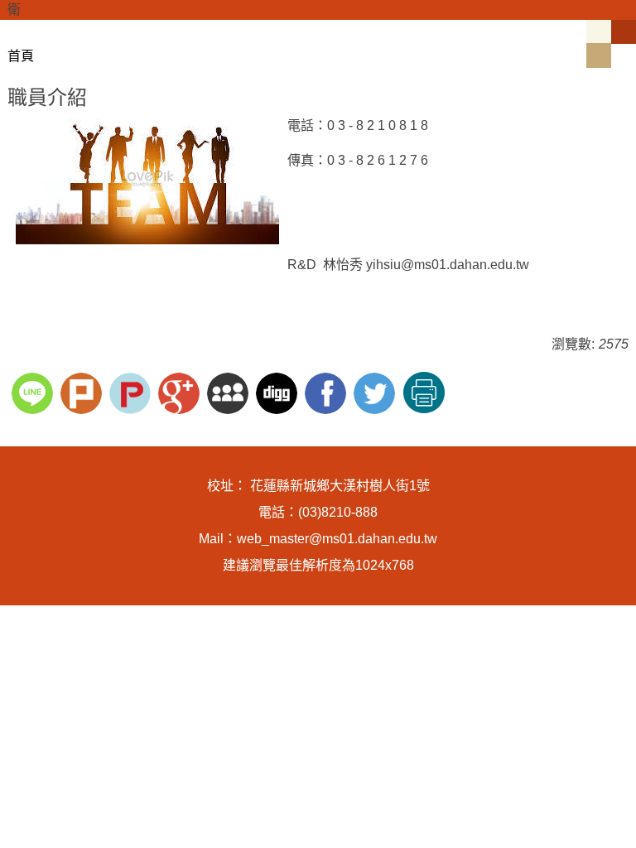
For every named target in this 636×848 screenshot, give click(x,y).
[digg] (278, 391)
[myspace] (230, 391)
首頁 (20, 56)
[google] (181, 391)
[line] (34, 391)
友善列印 (424, 392)
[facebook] (327, 391)
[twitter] (376, 391)
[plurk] (83, 391)
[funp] (132, 391)
